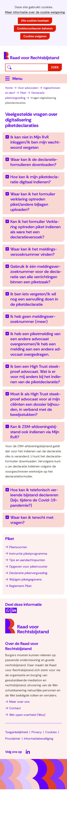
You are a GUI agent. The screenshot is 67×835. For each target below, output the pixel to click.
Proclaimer (12, 739)
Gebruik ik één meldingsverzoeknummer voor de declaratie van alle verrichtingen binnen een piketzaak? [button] (36, 274)
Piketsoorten (18, 547)
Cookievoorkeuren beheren (35, 28)
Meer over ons (19, 702)
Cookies (51, 732)
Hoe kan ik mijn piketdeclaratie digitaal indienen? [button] (34, 179)
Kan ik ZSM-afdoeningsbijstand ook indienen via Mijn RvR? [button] (34, 432)
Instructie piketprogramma (28, 554)
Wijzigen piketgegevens (25, 579)
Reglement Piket (20, 586)
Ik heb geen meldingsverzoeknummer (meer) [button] (32, 319)
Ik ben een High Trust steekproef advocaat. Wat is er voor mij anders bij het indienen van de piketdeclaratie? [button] (36, 374)
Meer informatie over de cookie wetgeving (35, 12)
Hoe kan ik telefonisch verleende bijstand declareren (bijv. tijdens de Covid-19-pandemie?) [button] (34, 497)
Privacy (36, 732)
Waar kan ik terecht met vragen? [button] (31, 520)
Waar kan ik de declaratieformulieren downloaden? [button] (34, 162)
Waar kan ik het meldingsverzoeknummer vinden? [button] (33, 252)
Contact (15, 708)
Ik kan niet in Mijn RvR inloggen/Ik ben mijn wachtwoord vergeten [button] (35, 142)
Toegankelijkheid (16, 732)
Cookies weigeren (35, 36)
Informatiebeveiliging (38, 739)
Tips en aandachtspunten (27, 560)
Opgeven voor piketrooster (28, 566)
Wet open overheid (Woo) (27, 715)
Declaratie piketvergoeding (28, 573)
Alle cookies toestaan (35, 20)
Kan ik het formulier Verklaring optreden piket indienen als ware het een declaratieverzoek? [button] (35, 229)
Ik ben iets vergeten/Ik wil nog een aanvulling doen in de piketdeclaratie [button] (34, 299)
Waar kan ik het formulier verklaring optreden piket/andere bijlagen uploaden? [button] (32, 201)
